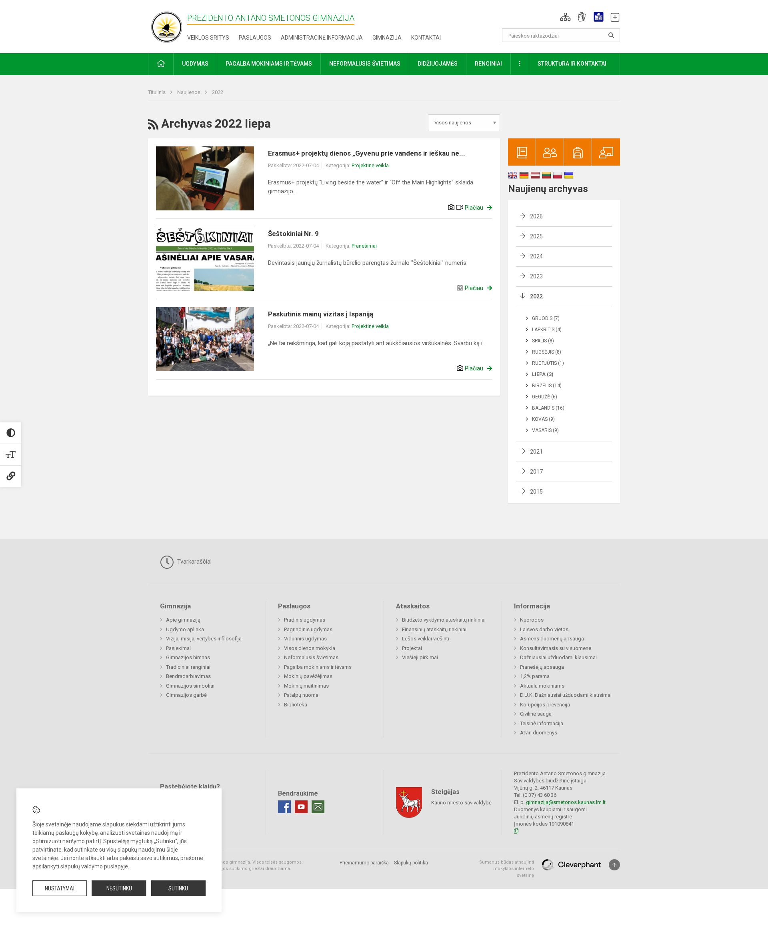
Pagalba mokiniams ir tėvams (318, 667)
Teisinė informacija (541, 723)
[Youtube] (301, 806)
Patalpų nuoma (301, 695)
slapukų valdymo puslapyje (94, 866)
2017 (536, 471)
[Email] (318, 806)
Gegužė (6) (544, 397)
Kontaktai (426, 37)
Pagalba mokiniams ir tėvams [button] (269, 63)
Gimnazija (387, 37)
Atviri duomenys (538, 733)
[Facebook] (284, 806)
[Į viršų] (614, 864)
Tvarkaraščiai (194, 561)
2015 (536, 491)
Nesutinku (119, 888)
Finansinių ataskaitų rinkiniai (434, 629)
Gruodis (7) (546, 318)
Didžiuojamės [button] (438, 63)
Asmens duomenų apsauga (552, 639)
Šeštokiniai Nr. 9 (293, 234)
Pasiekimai (178, 648)
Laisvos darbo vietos (544, 629)
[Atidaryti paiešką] (611, 35)
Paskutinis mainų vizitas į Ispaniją (320, 314)
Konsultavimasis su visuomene (555, 648)
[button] (565, 17)
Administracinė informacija (322, 37)
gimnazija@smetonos (551, 802)
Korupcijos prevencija (545, 705)
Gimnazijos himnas (188, 657)
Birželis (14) (547, 385)
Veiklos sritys (208, 37)
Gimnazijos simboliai (190, 686)
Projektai (412, 648)
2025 (536, 236)
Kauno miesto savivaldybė (461, 802)
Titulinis (157, 92)
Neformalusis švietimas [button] (364, 63)
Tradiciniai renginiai (188, 667)
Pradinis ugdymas (304, 620)
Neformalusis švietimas (311, 657)
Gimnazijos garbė (186, 695)
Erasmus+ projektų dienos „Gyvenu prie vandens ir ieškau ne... (366, 153)
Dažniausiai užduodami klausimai (558, 657)
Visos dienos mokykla (309, 648)
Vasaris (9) (545, 430)
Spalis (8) (543, 341)
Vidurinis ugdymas (305, 639)
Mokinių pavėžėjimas (308, 676)
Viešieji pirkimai (420, 657)
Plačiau (474, 207)
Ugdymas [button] (195, 63)
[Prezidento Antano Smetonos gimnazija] (167, 25)
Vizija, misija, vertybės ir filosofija (204, 639)
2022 (217, 92)
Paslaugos (255, 37)
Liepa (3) (542, 374)
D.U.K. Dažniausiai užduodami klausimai (566, 695)
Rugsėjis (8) (546, 352)
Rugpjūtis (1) (548, 363)
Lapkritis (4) (547, 329)
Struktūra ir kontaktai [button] (572, 63)
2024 (536, 256)
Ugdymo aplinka (185, 629)
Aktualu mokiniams (542, 686)
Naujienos (189, 92)
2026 (536, 216)
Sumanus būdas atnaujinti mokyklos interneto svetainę (506, 869)
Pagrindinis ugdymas (308, 629)
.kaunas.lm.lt (591, 802)
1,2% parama (535, 676)
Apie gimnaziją (183, 620)
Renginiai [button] (488, 63)
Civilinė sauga (536, 714)
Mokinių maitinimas (306, 686)
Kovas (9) (543, 419)
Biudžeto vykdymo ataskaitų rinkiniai (444, 620)
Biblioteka (295, 705)
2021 (536, 451)
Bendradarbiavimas (188, 676)
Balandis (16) (548, 408)
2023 (536, 276)
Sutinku (178, 888)
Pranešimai (364, 246)
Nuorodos (532, 620)
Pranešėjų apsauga (542, 667)
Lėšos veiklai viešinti (425, 639)
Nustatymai (59, 888)
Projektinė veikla (370, 165)
